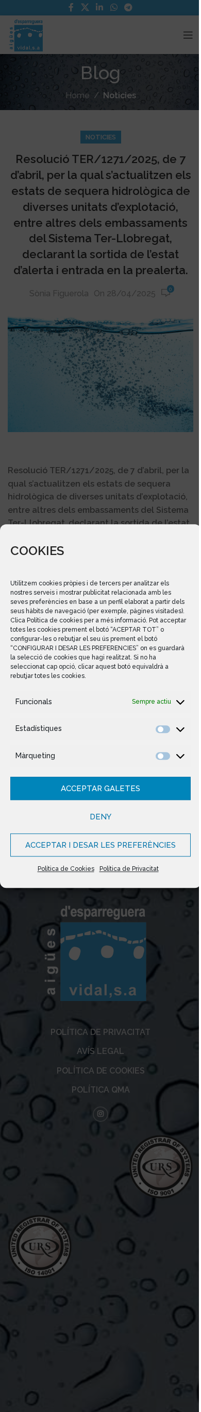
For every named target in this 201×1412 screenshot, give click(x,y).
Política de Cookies (62, 869)
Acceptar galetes (97, 788)
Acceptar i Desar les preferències (97, 845)
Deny (97, 816)
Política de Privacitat (125, 869)
